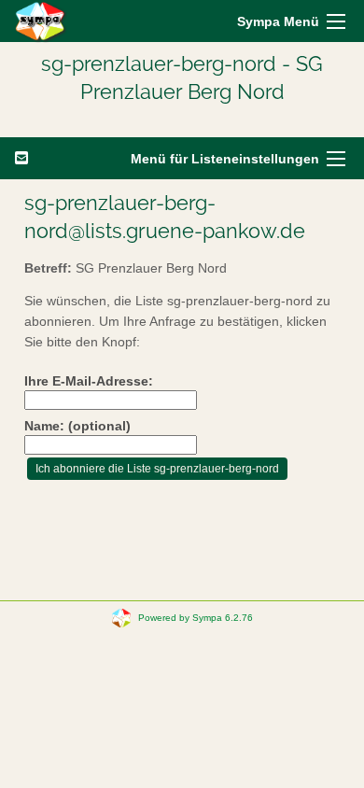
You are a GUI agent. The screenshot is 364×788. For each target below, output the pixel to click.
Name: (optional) (77, 426)
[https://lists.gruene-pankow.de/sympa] (41, 21)
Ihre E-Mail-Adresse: (88, 381)
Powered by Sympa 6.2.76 (195, 617)
